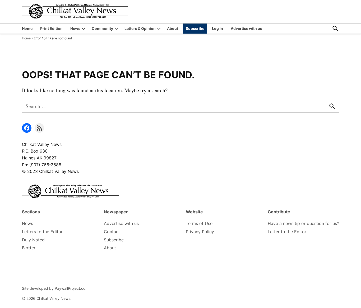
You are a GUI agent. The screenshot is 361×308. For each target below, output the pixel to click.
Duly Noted (33, 239)
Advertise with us (246, 28)
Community (102, 28)
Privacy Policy (200, 231)
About (172, 28)
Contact (112, 231)
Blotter (28, 247)
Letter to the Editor (287, 231)
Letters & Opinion (140, 28)
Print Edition (51, 28)
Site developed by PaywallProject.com (55, 288)
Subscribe (195, 28)
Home (27, 28)
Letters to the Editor (42, 231)
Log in (217, 28)
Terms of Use (199, 223)
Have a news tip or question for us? (303, 223)
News (75, 28)
